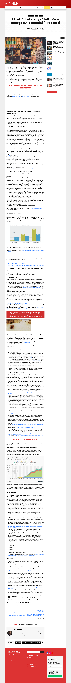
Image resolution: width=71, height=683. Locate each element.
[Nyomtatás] (40, 29)
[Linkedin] (35, 29)
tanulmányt (16, 574)
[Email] (38, 29)
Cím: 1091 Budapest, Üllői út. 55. (32, 666)
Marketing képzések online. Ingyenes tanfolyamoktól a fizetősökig (29, 435)
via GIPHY (8, 332)
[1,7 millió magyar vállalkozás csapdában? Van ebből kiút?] (49, 63)
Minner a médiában (30, 664)
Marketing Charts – (36, 360)
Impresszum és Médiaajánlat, (32, 662)
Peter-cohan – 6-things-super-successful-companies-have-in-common (25, 168)
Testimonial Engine (26, 342)
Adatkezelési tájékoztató (52, 673)
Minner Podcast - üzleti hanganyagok (14, 652)
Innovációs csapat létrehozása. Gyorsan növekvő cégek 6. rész (57, 57)
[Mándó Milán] (10, 633)
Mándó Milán (33, 26)
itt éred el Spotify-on (16, 96)
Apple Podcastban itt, (26, 96)
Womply (30, 357)
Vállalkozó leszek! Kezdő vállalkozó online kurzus (29, 605)
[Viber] (43, 29)
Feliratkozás (55, 676)
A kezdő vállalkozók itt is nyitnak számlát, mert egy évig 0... (58, 47)
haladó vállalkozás (21, 624)
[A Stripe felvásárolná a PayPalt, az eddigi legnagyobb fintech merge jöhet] (49, 74)
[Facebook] (33, 29)
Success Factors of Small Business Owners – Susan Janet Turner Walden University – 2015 (26, 265)
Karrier (19, 656)
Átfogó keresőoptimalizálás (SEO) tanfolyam (26, 427)
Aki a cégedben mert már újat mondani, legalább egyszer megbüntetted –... (58, 42)
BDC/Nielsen (12, 211)
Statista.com (41, 616)
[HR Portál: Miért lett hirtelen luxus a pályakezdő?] (49, 85)
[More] (42, 642)
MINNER (11, 3)
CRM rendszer (30, 537)
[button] (51, 8)
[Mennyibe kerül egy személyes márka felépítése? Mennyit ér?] (49, 53)
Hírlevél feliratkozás (30, 657)
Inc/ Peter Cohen (40, 610)
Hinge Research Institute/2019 (16, 253)
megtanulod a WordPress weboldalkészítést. (31, 287)
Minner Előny (18, 651)
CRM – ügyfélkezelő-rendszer (35, 208)
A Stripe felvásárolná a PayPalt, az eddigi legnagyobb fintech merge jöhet (59, 74)
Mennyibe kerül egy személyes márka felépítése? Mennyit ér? (58, 52)
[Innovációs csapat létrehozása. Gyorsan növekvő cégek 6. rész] (49, 58)
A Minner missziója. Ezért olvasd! (32, 655)
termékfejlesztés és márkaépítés (31, 624)
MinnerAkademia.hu (16, 654)
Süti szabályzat (10, 660)
